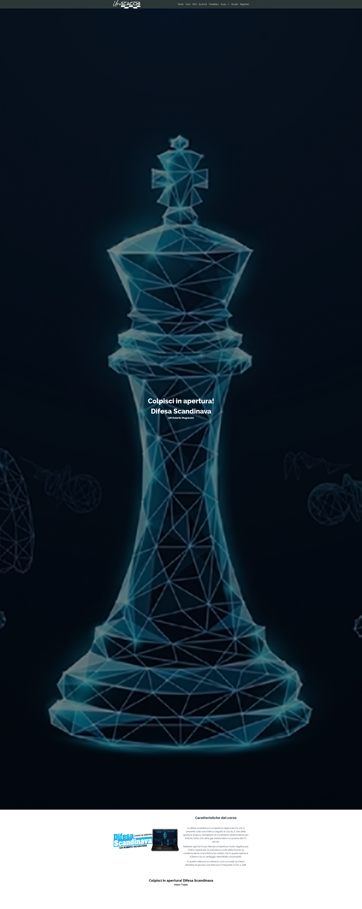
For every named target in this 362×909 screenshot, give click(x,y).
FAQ (195, 4)
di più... (224, 4)
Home (180, 4)
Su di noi (203, 4)
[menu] (212, 4)
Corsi (188, 4)
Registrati (244, 4)
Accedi (234, 4)
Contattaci (214, 4)
